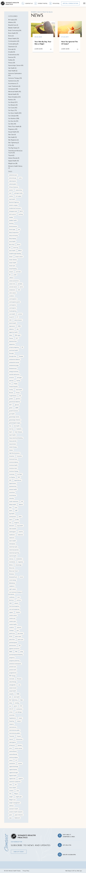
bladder (11, 217)
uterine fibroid (13, 751)
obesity (16, 603)
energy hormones (13, 371)
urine (10, 748)
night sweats (12, 589)
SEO (74, 870)
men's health (12, 540)
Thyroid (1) (11, 155)
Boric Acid (11, 244)
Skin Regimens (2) (13, 140)
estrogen (19, 377)
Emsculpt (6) (12, 49)
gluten (11, 407)
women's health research (15, 811)
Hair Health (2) (12, 68)
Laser (16, 507)
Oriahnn (18, 612)
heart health (12, 435)
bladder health (13, 220)
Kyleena (21, 504)
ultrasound (12, 745)
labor (10, 507)
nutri (18, 597)
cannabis (20, 283)
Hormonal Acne (13, 459)
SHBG (17, 694)
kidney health (12, 504)
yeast (10, 814)
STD (21, 706)
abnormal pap (12, 178)
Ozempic (11, 630)
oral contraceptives (14, 609)
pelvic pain (20, 639)
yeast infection (19, 814)
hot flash (19, 474)
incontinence (12, 495)
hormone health (13, 465)
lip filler (17, 519)
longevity (16, 522)
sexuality (11, 694)
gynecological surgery (14, 423)
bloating (11, 223)
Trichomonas (19, 739)
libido (20, 516)
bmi (19, 229)
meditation (12, 534)
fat (10, 383)
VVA (10, 793)
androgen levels (18, 193)
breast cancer (19, 256)
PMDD (10, 651)
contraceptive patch (14, 302)
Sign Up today (19, 851)
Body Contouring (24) (14, 30)
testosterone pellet (14, 730)
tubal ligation (12, 742)
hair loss (11, 429)
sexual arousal (12, 688)
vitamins (11, 790)
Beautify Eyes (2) (13, 25)
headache (19, 429)
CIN (19, 290)
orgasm (11, 612)
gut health (12, 413)
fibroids (11, 392)
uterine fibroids (13, 754)
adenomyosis (12, 181)
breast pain (12, 265)
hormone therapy (13, 471)
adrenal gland (12, 184)
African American (13, 187)
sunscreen (12, 715)
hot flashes (12, 477)
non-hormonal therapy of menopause (15, 593)
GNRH (16, 407)
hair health (17, 426)
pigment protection (14, 648)
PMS (16, 651)
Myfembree (12, 583)
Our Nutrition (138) (13, 118)
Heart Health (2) (12, 71)
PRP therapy (12, 675)
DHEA (19, 326)
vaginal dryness (13, 769)
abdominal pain (13, 175)
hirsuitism (11, 456)
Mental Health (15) (13, 94)
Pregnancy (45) (12, 129)
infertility (11, 498)
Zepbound (17, 818)
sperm (15, 706)
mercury (11, 559)
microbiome (12, 562)
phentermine (12, 645)
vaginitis (20, 778)
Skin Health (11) (12, 137)
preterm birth (12, 669)
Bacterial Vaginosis (14, 202)
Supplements (12, 718)
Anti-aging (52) (12, 19)
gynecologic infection (14, 420)
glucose (17, 404)
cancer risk (12, 283)
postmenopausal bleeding (16, 654)
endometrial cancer (14, 362)
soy (10, 706)
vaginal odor (12, 778)
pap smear (20, 633)
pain (18, 630)
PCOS (10, 636)
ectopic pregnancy (14, 347)
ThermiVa (11, 736)
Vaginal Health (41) (13, 161)
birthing (21, 214)
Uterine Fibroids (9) (13, 158)
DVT (17, 338)
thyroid (11, 739)
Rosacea (19, 678)
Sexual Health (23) (13, 132)
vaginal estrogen (13, 772)
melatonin (11, 537)
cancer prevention (14, 280)
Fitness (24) (11, 62)
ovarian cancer (13, 615)
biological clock (13, 211)
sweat (20, 718)
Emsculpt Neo (12, 356)
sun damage (18, 712)
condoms (11, 296)
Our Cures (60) (12, 107)
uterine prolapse (13, 757)
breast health (12, 262)
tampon (19, 721)
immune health (13, 489)
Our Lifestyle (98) (13, 116)
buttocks (18, 271)
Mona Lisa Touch (13, 571)
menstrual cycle (13, 546)
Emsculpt (11, 353)
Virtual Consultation (70, 3)
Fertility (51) (11, 60)
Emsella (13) (11, 52)
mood (21, 577)
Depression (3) (12, 46)
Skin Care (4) (12, 134)
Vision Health (12, 787)
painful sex (12, 633)
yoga (10, 818)
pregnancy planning (14, 660)
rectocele (11, 678)
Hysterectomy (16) (13, 81)
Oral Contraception (14, 606)
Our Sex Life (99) (13, 121)
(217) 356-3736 (67, 845)
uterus (11, 760)
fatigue (15, 383)
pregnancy (12, 657)
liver (10, 522)
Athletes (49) (12, 22)
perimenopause (13, 642)
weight (11, 796)
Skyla (21, 700)
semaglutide (12, 685)
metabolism (19, 559)
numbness (12, 597)
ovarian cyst (12, 618)
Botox (18, 244)
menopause (12, 543)
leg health (11, 513)
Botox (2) (11, 36)
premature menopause (15, 663)
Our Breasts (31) (12, 105)
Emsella (21, 356)
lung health (20, 525)
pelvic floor (12, 639)
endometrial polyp (14, 365)
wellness (11, 805)
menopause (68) (13, 89)
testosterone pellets (14, 733)
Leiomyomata (12, 516)
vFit (16, 784)
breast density (13, 259)
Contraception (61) (13, 41)
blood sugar (12, 229)
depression (12, 326)
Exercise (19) (11, 57)
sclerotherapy (12, 681)
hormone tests (13, 468)
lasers (10, 510)
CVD (10, 320)
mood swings (12, 580)
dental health (12, 323)
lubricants (11, 525)
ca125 (14, 274)
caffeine (11, 277)
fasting (18, 380)
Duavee (11, 338)
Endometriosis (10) (13, 54)
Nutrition (11, 600)
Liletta (10, 519)
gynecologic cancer (14, 416)
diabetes (11, 329)
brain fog (15, 247)
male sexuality (12, 528)
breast (11, 256)
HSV (10, 480)
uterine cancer (18, 748)
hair (10, 426)
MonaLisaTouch (13, 577)
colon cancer (12, 293)
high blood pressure (14, 453)
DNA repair (17, 335)
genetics (18, 398)
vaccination (12, 763)
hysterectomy (12, 486)
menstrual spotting (14, 553)
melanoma (20, 534)
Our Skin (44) (12, 124)
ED (22, 347)
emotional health (13, 350)
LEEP (16, 510)
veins (10, 784)
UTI (16, 760)
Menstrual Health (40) (14, 91)
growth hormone (13, 410)
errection (11, 377)
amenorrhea (19, 190)
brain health (12, 250)
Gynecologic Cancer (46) (15, 65)
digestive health (13, 332)
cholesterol (12, 290)
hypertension (12, 483)
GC (20, 395)
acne (20, 178)
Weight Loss (12, 799)
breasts (11, 271)
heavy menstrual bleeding (16, 438)
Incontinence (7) (13, 83)
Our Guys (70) (12, 110)
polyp (21, 651)
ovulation (11, 627)
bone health (12, 241)
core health (12, 314)
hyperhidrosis (17, 480)
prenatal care (12, 666)
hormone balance (13, 462)
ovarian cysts (12, 621)
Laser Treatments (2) (14, 86)
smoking (17, 703)
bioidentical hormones (15, 208)
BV (10, 274)
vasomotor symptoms (14, 781)
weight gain (19, 796)
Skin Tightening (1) (13, 142)
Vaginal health (13, 775)
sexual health (12, 691)
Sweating (11, 721)
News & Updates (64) (14, 97)
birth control (12, 214)
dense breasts (18, 320)
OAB (10, 603)
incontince (12, 492)
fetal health (19, 389)
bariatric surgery (13, 205)
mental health (12, 556)
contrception (12, 308)
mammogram (12, 531)
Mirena (11, 565)
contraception (13, 299)
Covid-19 (11, 317)
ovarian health (13, 624)
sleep (10, 703)
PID (19, 645)
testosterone (12, 727)
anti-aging (18, 196)
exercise (11, 380)
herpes (11, 450)
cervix (21, 287)
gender (11, 398)
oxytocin (19, 627)
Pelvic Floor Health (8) (14, 126)
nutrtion (19, 600)
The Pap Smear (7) (13, 148)
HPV (19, 477)
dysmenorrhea (13, 341)
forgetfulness (12, 395)
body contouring (13, 235)
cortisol (20, 314)
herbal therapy (13, 447)
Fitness (18, 392)
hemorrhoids (12, 444)
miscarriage (19, 565)
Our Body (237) (12, 102)
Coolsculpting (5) (13, 44)
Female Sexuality (13, 386)
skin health (17, 697)
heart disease (18, 432)
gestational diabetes (14, 401)
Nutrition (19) (12, 99)
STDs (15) (11, 145)
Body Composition (14, 232)
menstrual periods (14, 549)
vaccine (20, 763)
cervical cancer (13, 287)
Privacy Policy (26, 870)
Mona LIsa (11, 568)
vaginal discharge (13, 766)
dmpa (10, 335)
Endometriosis (13, 368)
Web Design (68, 870)
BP (9, 247)
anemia (11, 196)
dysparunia (12, 344)
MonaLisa (11, 574)
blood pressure (13, 226)
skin (10, 697)
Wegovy (16, 793)
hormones (11, 474)
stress (11, 712)
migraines (20, 562)
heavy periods (12, 441)
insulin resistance (13, 501)
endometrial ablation (14, 359)
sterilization (19, 709)
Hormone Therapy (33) (15, 78)
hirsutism (19, 456)
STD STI (11, 709)
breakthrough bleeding (15, 253)
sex (19, 685)
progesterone (12, 672)
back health (12, 199)
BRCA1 (20, 250)
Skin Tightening (13, 700)
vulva (17, 790)
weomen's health (13, 808)
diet (18, 329)
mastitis (21, 531)
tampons (11, 724)
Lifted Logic (79, 870)
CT (17, 317)
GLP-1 (10, 404)
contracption (12, 305)
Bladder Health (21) (13, 28)
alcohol (11, 190)
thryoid (19, 736)
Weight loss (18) (12, 163)
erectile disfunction (14, 374)
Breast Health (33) (13, 38)
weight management (14, 802)
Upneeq (20, 745)
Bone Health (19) (13, 33)
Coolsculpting (12, 311)
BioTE (21, 211)
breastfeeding (13, 268)
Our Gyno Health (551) (14, 113)
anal (10, 193)
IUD (22, 501)
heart (10, 432)
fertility (11, 389)
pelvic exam (18, 636)
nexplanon (12, 586)
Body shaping (12, 238)
